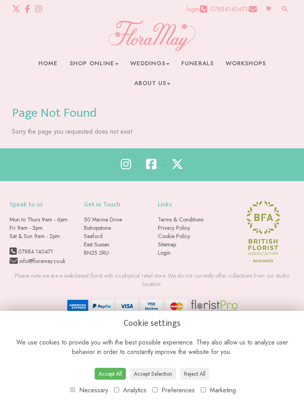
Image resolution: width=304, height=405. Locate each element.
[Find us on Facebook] (30, 9)
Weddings (147, 63)
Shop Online (92, 63)
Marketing (222, 390)
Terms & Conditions (180, 219)
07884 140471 (35, 251)
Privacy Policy (174, 228)
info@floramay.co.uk (41, 261)
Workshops (246, 63)
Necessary (92, 390)
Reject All (194, 374)
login (192, 9)
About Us (150, 83)
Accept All (110, 374)
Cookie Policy (174, 236)
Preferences (177, 390)
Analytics (133, 390)
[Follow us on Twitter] (18, 9)
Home (48, 63)
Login (164, 253)
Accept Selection (153, 374)
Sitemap (167, 244)
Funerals (197, 63)
